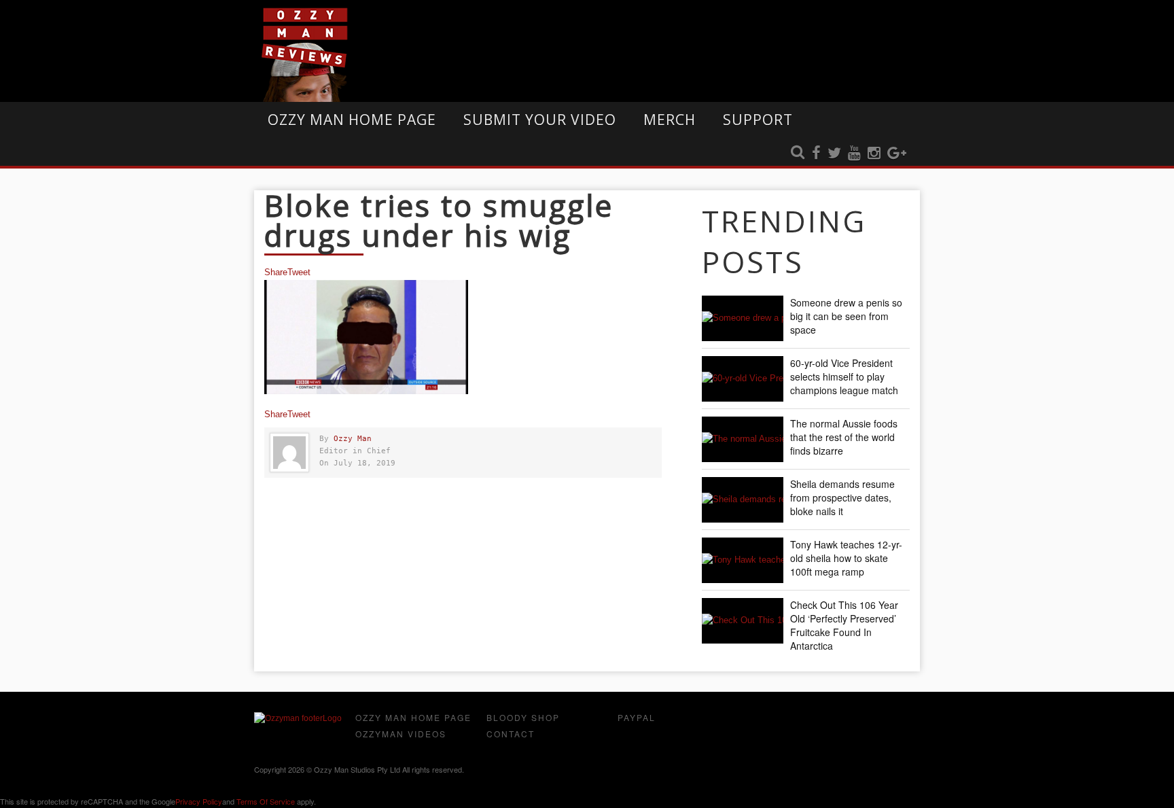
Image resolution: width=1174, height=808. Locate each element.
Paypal (637, 717)
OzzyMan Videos (400, 733)
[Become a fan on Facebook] (816, 153)
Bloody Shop (523, 717)
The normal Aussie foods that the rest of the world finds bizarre (843, 437)
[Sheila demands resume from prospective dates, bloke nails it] (742, 500)
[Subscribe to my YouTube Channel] (854, 153)
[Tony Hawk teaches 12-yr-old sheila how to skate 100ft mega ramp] (742, 560)
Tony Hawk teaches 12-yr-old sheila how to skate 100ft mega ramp (846, 558)
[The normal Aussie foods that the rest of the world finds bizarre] (742, 439)
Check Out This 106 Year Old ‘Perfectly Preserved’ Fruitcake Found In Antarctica (844, 625)
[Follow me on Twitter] (834, 153)
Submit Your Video (539, 119)
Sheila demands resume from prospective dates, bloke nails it (842, 497)
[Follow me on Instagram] (874, 153)
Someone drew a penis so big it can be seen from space (846, 316)
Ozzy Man (353, 438)
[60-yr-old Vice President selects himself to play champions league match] (742, 379)
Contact (510, 733)
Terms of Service (265, 801)
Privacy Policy (198, 801)
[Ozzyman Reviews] (298, 718)
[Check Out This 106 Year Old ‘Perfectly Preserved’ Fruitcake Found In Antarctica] (742, 621)
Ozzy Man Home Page (352, 119)
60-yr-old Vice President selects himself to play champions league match (844, 376)
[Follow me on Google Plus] (897, 153)
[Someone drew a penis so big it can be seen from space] (742, 318)
